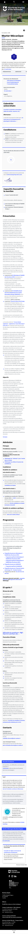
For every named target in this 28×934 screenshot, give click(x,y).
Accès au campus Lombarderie (9, 915)
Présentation (7, 71)
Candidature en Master (10, 485)
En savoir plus (7, 69)
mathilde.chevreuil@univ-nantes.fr (11, 738)
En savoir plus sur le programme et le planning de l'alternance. (13, 119)
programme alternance (15, 579)
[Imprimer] (24, 30)
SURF (14, 498)
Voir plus (5, 437)
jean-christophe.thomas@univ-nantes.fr (13, 745)
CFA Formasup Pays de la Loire (14, 174)
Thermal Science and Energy (18, 301)
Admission (18, 71)
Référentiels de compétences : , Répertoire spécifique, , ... (13, 633)
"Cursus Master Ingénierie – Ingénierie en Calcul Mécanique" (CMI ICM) (14, 323)
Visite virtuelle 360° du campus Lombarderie (12, 917)
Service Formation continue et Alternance (13, 789)
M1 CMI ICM (19, 571)
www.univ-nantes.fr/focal (13, 514)
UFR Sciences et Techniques (14, 80)
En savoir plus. (6, 840)
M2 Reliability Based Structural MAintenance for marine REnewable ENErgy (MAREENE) (13, 292)
